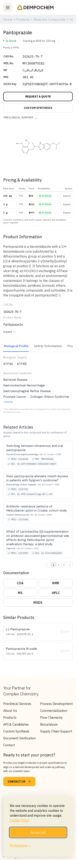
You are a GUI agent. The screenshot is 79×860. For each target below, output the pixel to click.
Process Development (56, 704)
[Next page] (70, 564)
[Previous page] (47, 564)
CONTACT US (16, 781)
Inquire (66, 195)
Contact (9, 745)
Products (9, 717)
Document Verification (19, 738)
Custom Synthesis (16, 731)
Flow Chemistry (51, 717)
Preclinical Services (17, 704)
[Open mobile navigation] (7, 7)
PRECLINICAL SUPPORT (20, 117)
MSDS (37, 602)
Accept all (38, 832)
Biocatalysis (49, 724)
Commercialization (53, 711)
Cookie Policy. (20, 820)
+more (8, 401)
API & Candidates (16, 724)
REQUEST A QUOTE (38, 96)
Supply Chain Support (56, 731)
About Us (10, 711)
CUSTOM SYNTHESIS (38, 108)
